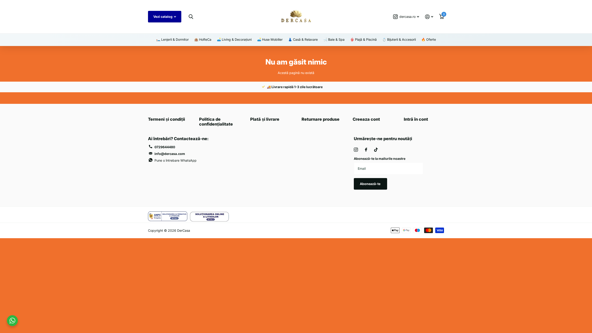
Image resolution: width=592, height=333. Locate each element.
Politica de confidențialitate (216, 121)
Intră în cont (416, 119)
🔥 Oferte (428, 39)
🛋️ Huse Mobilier (270, 39)
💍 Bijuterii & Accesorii (399, 39)
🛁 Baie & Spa (334, 39)
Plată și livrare (264, 119)
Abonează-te (370, 184)
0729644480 (164, 147)
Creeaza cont (366, 119)
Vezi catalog (163, 16)
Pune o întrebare (175, 160)
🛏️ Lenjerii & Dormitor (172, 39)
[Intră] (429, 17)
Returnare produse (320, 119)
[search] (191, 17)
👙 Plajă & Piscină (363, 39)
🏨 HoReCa (202, 39)
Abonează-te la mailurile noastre (379, 158)
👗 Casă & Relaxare (303, 39)
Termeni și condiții (166, 119)
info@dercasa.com (169, 154)
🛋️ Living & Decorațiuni (234, 39)
